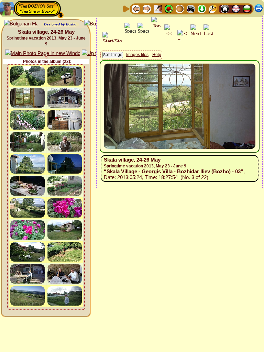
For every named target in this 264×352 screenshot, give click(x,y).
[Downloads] (202, 8)
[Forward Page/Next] (147, 8)
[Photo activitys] (191, 8)
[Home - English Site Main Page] (236, 8)
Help (156, 54)
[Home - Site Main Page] (225, 8)
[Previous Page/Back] (136, 8)
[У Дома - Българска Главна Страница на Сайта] (247, 8)
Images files (137, 54)
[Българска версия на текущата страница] (20, 24)
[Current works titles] (180, 8)
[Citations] (169, 8)
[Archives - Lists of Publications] (158, 8)
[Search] (213, 8)
